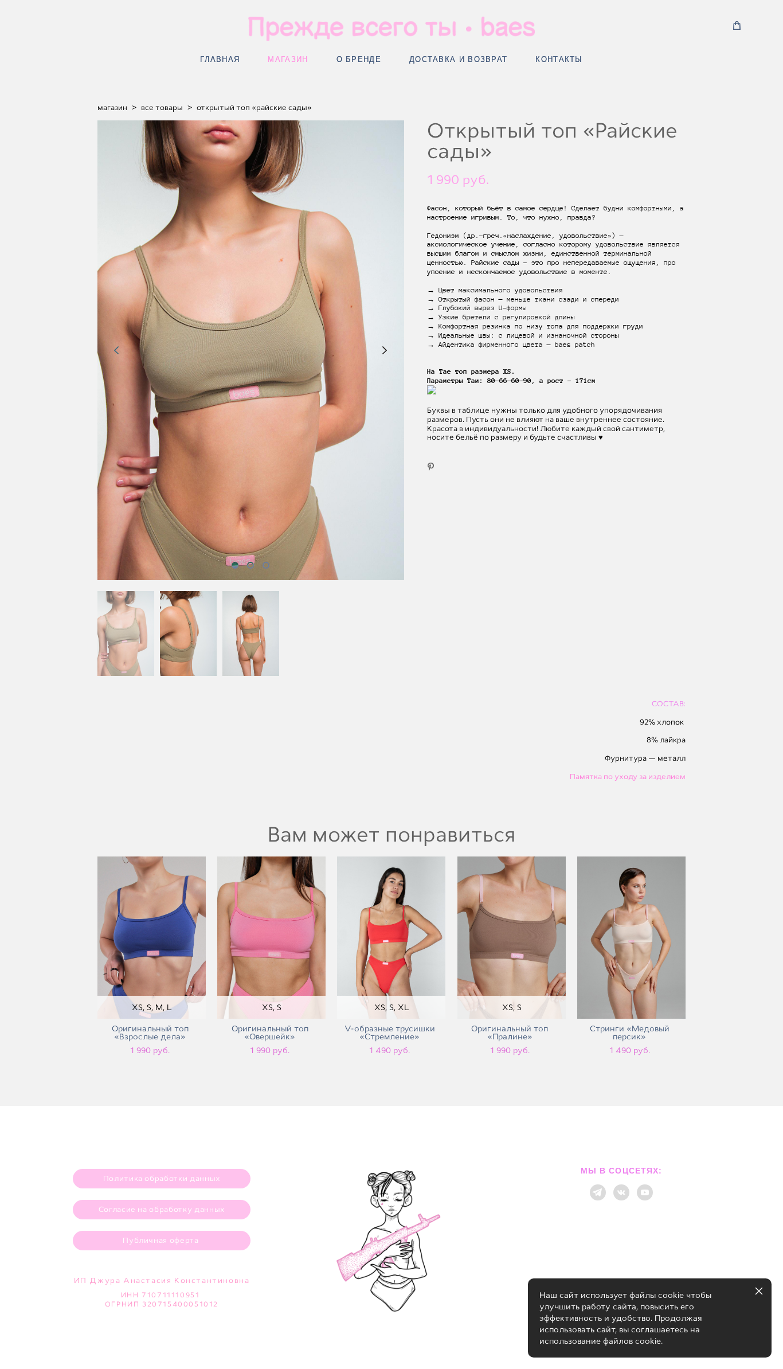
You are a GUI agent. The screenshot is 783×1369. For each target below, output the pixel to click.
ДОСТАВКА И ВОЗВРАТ (458, 59)
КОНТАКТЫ (558, 59)
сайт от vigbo (391, 1341)
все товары (162, 107)
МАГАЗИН (288, 59)
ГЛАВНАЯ (220, 59)
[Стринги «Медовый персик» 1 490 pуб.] (631, 937)
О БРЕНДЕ (358, 59)
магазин (112, 107)
